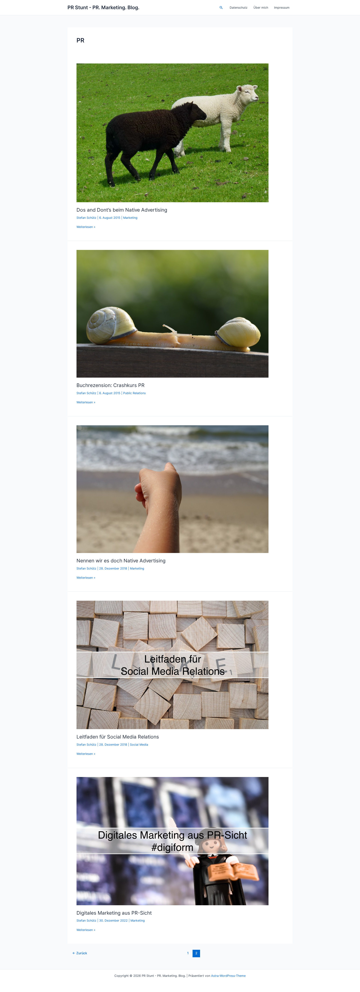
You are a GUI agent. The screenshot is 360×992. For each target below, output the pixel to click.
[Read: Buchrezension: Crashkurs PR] (172, 313)
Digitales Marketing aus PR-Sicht (114, 913)
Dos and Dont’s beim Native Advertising (121, 210)
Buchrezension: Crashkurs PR (110, 385)
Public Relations (134, 393)
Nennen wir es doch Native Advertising (121, 561)
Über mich (261, 7)
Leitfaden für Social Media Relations (117, 737)
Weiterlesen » (85, 227)
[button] (221, 7)
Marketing (130, 218)
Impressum (282, 7)
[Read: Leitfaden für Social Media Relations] (172, 665)
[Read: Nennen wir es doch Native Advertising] (172, 489)
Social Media (139, 744)
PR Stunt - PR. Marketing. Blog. (104, 7)
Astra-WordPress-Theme (228, 976)
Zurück (79, 953)
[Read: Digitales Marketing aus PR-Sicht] (172, 841)
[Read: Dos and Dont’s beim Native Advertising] (172, 132)
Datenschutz (239, 7)
